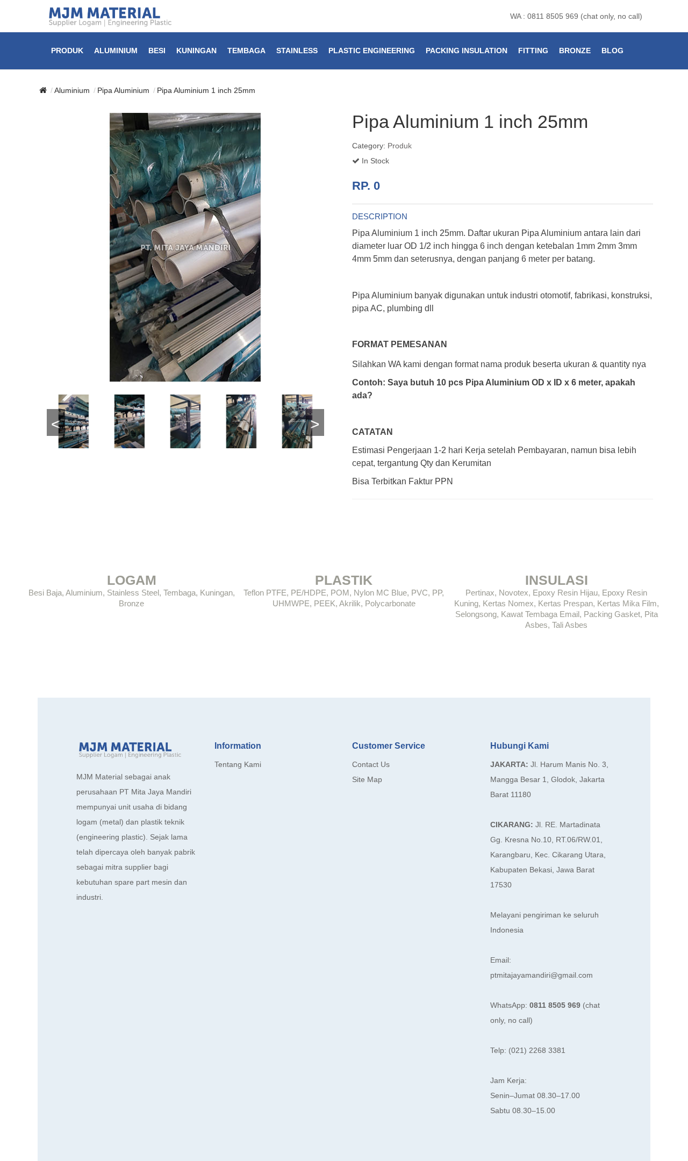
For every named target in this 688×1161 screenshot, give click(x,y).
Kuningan (196, 50)
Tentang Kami (237, 764)
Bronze (575, 50)
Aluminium (116, 50)
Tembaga (246, 50)
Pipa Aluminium (123, 90)
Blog (612, 50)
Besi (157, 50)
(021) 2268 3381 (536, 1050)
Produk (67, 50)
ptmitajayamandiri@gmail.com (541, 975)
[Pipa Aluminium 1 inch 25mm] (185, 247)
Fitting (533, 50)
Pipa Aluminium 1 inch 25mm (206, 90)
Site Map (367, 779)
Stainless (297, 50)
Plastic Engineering (371, 50)
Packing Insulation (466, 50)
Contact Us (371, 764)
